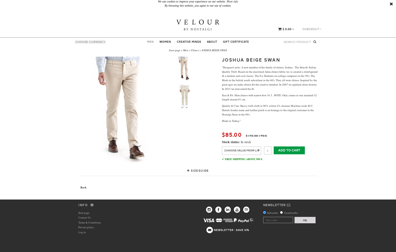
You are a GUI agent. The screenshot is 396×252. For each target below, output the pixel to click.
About (212, 41)
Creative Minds (189, 41)
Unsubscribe (291, 213)
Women (165, 41)
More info (232, 1)
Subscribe (272, 213)
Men (150, 41)
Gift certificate (236, 41)
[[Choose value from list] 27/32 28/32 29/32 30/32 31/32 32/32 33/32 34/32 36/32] (241, 150)
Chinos (195, 50)
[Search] (314, 42)
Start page (174, 50)
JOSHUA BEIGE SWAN (214, 50)
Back (83, 187)
